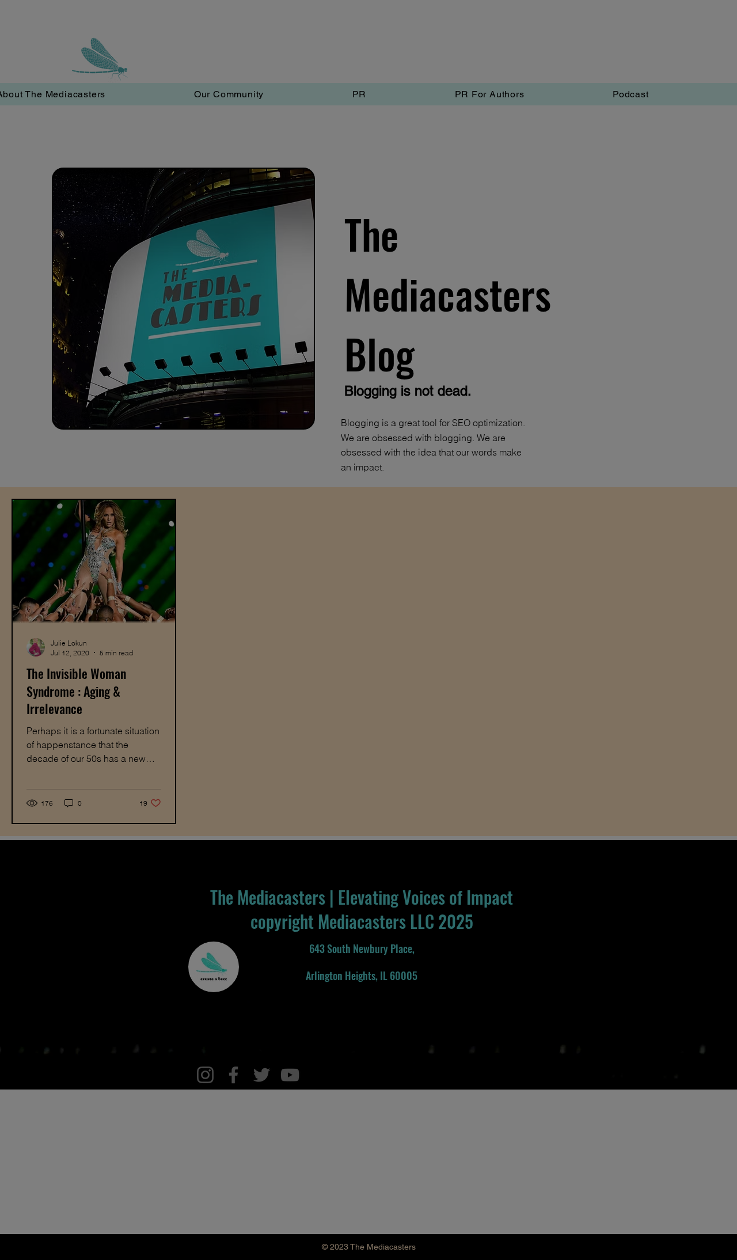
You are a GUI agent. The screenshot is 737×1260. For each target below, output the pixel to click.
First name (189, 682)
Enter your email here (209, 622)
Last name (189, 741)
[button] (368, 909)
